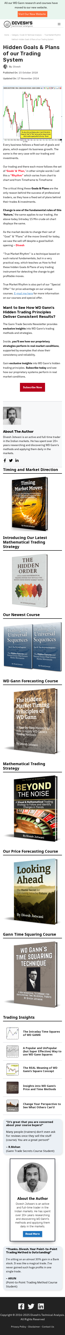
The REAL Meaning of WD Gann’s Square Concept (40, 1069)
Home (6, 35)
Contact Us (48, 1326)
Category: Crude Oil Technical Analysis (27, 35)
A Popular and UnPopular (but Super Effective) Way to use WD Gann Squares (42, 1051)
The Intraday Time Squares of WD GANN (41, 1033)
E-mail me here (23, 293)
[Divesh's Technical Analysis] (18, 24)
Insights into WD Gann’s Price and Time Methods (39, 1087)
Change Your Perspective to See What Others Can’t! (42, 1105)
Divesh (17, 66)
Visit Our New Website (32, 14)
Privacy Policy (18, 1326)
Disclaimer (34, 1326)
